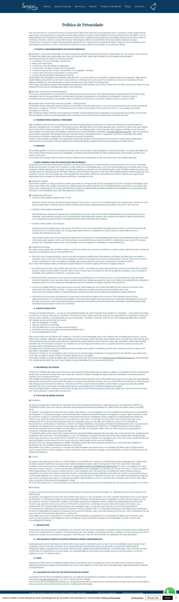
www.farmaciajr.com (48, 579)
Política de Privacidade (110, 598)
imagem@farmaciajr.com (119, 131)
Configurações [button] (137, 598)
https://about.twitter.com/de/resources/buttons (95, 466)
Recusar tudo (153, 598)
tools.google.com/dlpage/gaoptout (118, 358)
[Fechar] (175, 598)
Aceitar (167, 598)
